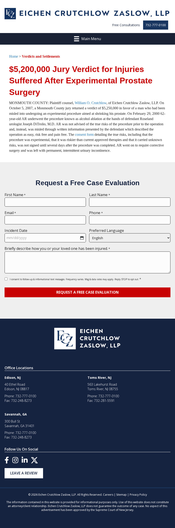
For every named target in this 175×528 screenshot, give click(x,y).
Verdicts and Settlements (41, 56)
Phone (96, 212)
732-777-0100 (155, 25)
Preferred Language (106, 230)
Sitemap (121, 495)
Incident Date (16, 230)
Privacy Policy (138, 495)
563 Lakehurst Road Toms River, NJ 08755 (103, 386)
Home (13, 56)
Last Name (99, 194)
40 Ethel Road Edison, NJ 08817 (17, 386)
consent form (84, 134)
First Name (15, 194)
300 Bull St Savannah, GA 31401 (19, 423)
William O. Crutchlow (90, 103)
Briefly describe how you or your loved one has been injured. (57, 248)
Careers (108, 495)
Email (10, 212)
